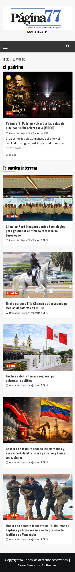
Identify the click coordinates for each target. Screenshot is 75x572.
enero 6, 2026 (41, 462)
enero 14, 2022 (41, 133)
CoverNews (26, 565)
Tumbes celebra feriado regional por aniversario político (31, 378)
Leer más (11, 154)
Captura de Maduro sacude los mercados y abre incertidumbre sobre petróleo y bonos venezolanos (35, 453)
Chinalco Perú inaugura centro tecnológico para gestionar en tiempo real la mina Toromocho (35, 230)
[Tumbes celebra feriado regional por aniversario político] (37, 347)
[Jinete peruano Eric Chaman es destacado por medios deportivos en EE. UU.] (37, 275)
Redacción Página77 (19, 133)
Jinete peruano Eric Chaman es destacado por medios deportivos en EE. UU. (37, 305)
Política (11, 365)
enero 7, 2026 (41, 240)
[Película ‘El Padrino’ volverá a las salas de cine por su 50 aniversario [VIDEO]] (37, 95)
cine (9, 113)
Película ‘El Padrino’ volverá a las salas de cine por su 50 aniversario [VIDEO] (35, 125)
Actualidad (12, 216)
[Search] (67, 46)
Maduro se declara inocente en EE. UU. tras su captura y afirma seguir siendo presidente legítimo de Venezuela (37, 530)
